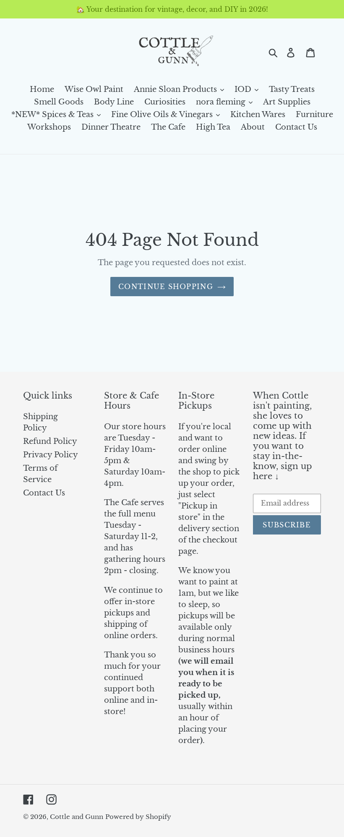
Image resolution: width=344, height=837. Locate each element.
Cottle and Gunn (76, 817)
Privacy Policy (50, 454)
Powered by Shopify (138, 817)
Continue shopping (165, 286)
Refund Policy (50, 441)
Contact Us (44, 493)
